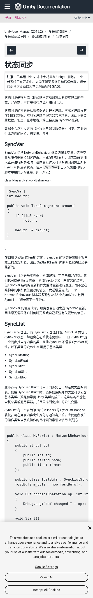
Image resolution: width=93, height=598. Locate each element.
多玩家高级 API (15, 36)
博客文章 (19, 86)
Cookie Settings (46, 567)
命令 (45, 133)
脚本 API (21, 18)
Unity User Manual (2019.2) (24, 31)
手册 (8, 18)
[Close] (90, 528)
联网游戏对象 (41, 36)
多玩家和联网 (58, 31)
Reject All (46, 577)
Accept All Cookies (46, 590)
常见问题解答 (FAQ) (46, 86)
